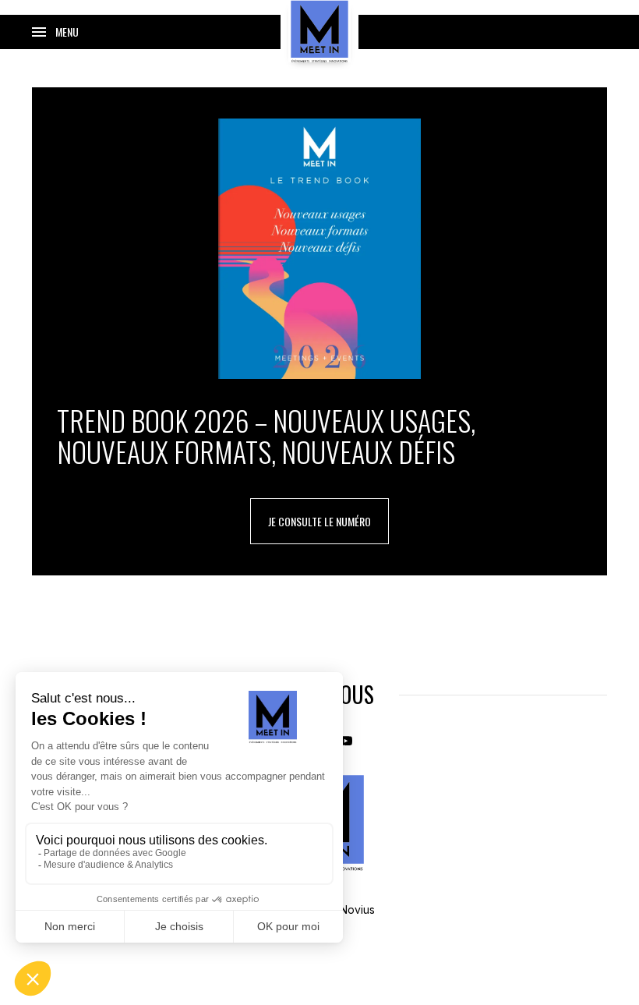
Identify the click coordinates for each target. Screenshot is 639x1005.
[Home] (319, 31)
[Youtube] (345, 739)
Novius (357, 909)
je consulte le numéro (319, 521)
